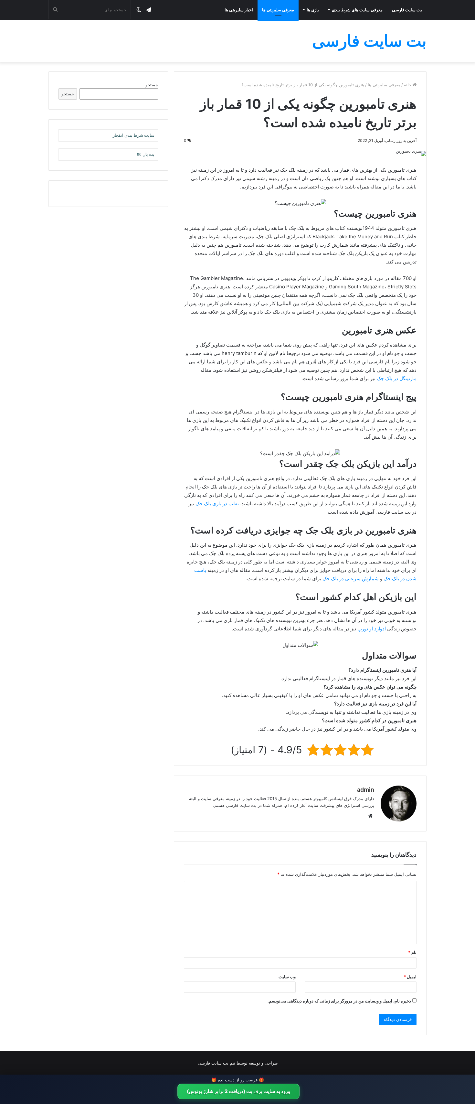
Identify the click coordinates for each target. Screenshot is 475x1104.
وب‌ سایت (287, 976)
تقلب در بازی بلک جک (217, 503)
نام (412, 952)
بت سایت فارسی (407, 9)
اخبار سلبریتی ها (239, 9)
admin (365, 789)
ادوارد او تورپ (371, 629)
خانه (408, 84)
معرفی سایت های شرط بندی (357, 9)
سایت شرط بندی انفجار (133, 135)
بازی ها (313, 9)
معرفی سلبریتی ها (278, 9)
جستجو (151, 84)
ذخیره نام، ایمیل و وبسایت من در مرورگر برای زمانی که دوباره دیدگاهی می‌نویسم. (339, 1000)
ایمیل (410, 976)
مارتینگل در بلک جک (397, 378)
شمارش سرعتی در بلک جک (350, 578)
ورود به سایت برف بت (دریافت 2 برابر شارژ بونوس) (238, 1091)
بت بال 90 (145, 154)
